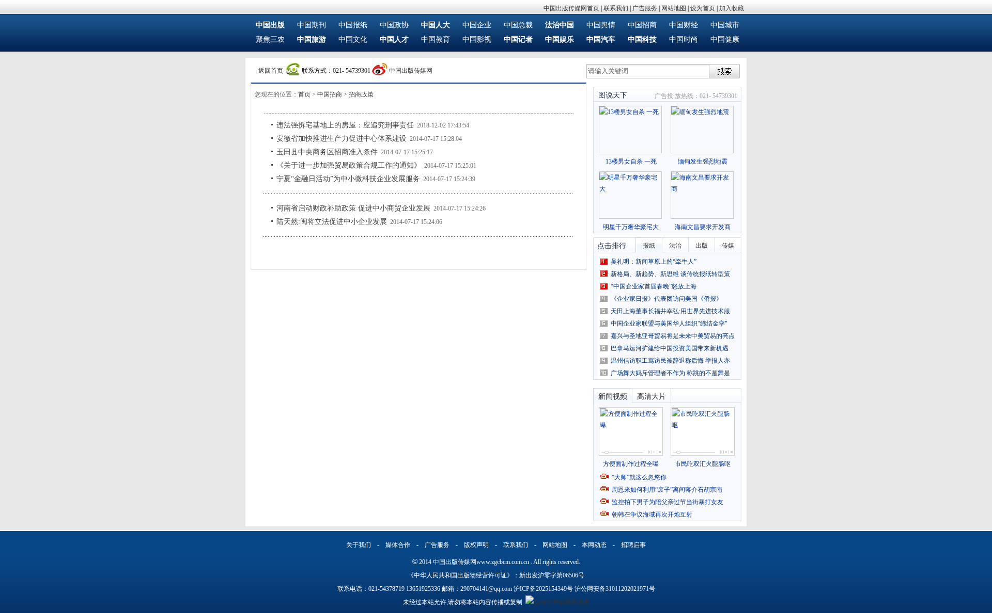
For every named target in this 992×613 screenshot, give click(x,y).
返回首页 (270, 70)
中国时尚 (683, 39)
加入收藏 (731, 8)
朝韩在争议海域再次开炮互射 (652, 514)
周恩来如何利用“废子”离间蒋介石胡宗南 (667, 489)
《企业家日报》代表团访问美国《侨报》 (666, 298)
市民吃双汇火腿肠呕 (703, 463)
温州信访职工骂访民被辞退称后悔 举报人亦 (670, 360)
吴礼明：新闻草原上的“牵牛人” (653, 261)
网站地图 (673, 8)
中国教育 (435, 39)
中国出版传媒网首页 (571, 8)
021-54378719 (386, 588)
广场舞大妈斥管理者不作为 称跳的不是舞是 (670, 373)
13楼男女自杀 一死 (631, 161)
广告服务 (644, 8)
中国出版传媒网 (410, 70)
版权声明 (476, 545)
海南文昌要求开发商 (703, 227)
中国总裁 (518, 25)
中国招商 (642, 25)
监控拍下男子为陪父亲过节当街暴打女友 (667, 502)
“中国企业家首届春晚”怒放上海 (653, 286)
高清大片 (651, 396)
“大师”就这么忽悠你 (639, 477)
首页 (304, 94)
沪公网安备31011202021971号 (615, 588)
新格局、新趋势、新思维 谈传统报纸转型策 (670, 274)
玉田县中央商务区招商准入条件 (327, 152)
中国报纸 (352, 25)
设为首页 (702, 8)
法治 (675, 245)
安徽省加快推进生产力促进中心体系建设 (341, 138)
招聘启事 (633, 545)
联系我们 (615, 8)
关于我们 (358, 545)
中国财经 (683, 25)
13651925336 (423, 588)
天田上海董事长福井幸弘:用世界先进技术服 (670, 311)
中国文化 (352, 39)
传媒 (728, 245)
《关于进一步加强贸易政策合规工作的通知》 (348, 165)
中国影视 (476, 39)
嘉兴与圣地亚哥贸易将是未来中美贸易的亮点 (673, 336)
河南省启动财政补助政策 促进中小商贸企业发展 (353, 208)
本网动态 (594, 545)
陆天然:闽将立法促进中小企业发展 (331, 221)
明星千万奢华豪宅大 (631, 227)
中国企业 (476, 25)
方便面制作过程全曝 (631, 463)
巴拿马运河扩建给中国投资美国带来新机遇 (670, 348)
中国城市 (724, 25)
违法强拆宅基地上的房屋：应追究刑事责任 (345, 125)
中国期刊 (311, 25)
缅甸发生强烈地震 (702, 161)
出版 (701, 245)
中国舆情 (600, 25)
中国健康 (724, 39)
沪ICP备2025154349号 (543, 588)
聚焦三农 (270, 39)
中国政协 (394, 25)
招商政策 (361, 94)
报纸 (649, 245)
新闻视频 (612, 396)
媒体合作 (397, 545)
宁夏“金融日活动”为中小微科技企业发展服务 (348, 179)
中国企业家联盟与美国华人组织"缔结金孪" (669, 323)
